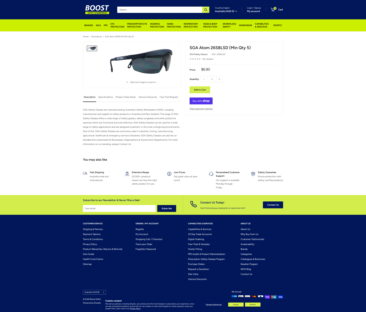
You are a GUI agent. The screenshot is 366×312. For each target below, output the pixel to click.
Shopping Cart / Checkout (149, 239)
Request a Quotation (198, 269)
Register (140, 229)
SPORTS (277, 25)
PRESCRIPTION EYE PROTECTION (137, 25)
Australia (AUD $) (92, 292)
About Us (245, 229)
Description (90, 97)
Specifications (105, 97)
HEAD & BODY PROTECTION (210, 25)
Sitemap (87, 264)
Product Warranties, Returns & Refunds (102, 249)
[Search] (205, 10)
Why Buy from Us (249, 234)
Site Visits (193, 274)
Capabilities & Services (199, 229)
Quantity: (194, 79)
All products (96, 36)
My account (253, 11)
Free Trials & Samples (199, 244)
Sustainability (247, 244)
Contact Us (273, 204)
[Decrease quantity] (204, 79)
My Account (142, 234)
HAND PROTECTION (174, 25)
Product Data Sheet (126, 97)
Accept (236, 305)
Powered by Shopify (92, 303)
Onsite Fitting (195, 249)
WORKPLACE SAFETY (229, 25)
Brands (244, 249)
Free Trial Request (169, 97)
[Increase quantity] (219, 79)
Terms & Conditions (93, 239)
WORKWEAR (245, 25)
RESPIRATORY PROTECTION (191, 25)
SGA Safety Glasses (199, 54)
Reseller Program (249, 264)
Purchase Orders (196, 264)
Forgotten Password (146, 249)
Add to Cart (200, 89)
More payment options (201, 108)
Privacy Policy (135, 309)
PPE (106, 25)
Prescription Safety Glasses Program (206, 259)
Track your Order (144, 244)
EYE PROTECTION (117, 25)
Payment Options (92, 234)
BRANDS (88, 25)
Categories (246, 254)
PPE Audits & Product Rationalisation (206, 254)
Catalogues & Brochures (253, 259)
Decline (253, 305)
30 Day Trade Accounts (200, 234)
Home (85, 36)
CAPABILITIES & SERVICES (262, 25)
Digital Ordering (196, 239)
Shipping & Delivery (93, 229)
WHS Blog (246, 269)
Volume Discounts (147, 97)
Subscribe (167, 208)
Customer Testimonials (252, 239)
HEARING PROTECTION (157, 25)
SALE (98, 25)
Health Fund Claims (93, 259)
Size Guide (88, 254)
